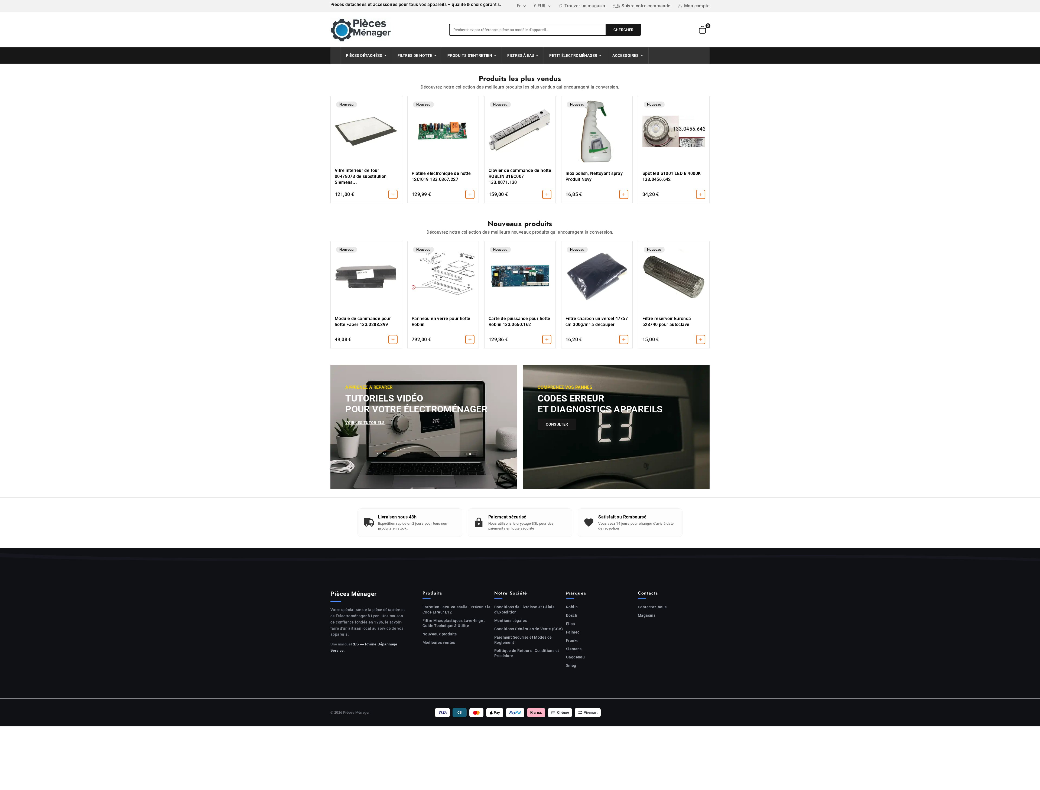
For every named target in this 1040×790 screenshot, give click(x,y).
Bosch (571, 615)
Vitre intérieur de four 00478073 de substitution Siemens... (361, 176)
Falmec (572, 632)
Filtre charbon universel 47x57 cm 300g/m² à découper (597, 321)
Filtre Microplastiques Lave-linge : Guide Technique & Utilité (453, 623)
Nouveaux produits (439, 634)
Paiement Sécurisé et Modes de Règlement (523, 640)
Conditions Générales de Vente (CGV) (528, 629)
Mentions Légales (510, 620)
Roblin (572, 607)
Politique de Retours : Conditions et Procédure (526, 653)
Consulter (557, 424)
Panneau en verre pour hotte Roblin (441, 321)
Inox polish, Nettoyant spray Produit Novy (594, 176)
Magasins (646, 615)
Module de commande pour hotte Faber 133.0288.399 (363, 321)
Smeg (571, 665)
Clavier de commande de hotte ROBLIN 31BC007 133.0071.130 (520, 176)
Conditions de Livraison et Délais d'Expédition (524, 609)
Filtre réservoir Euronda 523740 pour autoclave (666, 321)
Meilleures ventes (438, 642)
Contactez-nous (652, 607)
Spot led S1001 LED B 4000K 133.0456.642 (671, 176)
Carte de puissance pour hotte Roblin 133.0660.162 (519, 321)
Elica (570, 624)
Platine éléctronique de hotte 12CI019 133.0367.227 (441, 176)
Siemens (574, 649)
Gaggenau (575, 657)
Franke (572, 640)
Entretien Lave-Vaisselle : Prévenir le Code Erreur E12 (456, 609)
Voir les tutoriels (365, 422)
